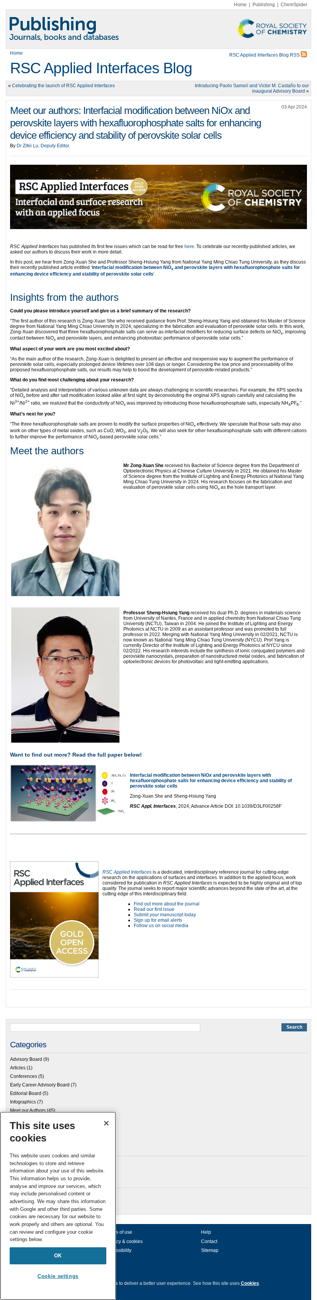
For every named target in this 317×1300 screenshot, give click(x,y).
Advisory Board (26, 1059)
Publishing (263, 4)
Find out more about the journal (166, 904)
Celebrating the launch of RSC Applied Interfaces (63, 85)
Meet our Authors (28, 1110)
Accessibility (118, 1250)
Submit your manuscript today (165, 914)
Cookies (250, 1283)
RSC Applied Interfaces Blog (101, 68)
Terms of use (119, 1232)
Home (240, 4)
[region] (58, 1206)
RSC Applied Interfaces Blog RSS (265, 55)
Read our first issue (154, 909)
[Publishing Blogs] (158, 29)
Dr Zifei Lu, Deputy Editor (43, 145)
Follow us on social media (161, 925)
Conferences (23, 1076)
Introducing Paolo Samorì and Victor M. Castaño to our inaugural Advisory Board (252, 88)
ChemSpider (294, 4)
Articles (18, 1068)
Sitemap (209, 1250)
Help (206, 1232)
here (189, 246)
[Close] (106, 1123)
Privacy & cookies (124, 1241)
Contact (209, 1241)
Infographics (23, 1102)
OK (58, 1256)
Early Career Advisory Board (40, 1085)
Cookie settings (57, 1276)
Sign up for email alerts (158, 920)
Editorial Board (25, 1093)
